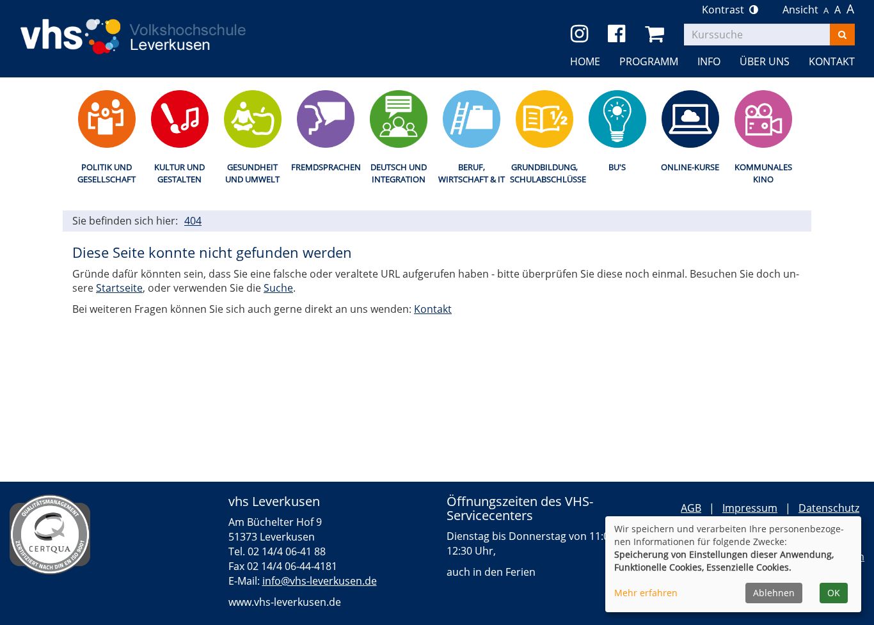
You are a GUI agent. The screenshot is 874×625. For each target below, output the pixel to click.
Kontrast (725, 10)
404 (193, 221)
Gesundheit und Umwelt (252, 173)
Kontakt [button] (832, 61)
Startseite (119, 288)
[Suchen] (842, 34)
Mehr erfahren (646, 593)
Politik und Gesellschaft (106, 173)
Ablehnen (774, 593)
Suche (278, 288)
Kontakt (433, 309)
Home (585, 61)
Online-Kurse (690, 167)
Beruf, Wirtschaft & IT (471, 173)
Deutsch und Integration (398, 173)
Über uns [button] (765, 61)
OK (833, 593)
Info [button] (708, 61)
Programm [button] (648, 61)
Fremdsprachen (325, 167)
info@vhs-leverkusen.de (319, 581)
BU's (617, 167)
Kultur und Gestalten (179, 173)
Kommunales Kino (763, 173)
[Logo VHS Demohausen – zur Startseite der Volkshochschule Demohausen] (152, 26)
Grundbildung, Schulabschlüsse (544, 173)
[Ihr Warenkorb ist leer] (657, 34)
